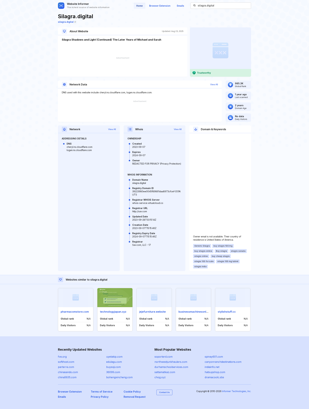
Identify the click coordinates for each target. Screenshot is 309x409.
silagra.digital (66, 21)
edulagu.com (114, 361)
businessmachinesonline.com (197, 311)
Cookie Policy (132, 391)
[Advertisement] (122, 67)
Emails (180, 5)
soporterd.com (163, 356)
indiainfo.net (212, 367)
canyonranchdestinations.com (223, 361)
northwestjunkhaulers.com (170, 361)
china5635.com (67, 377)
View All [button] (214, 84)
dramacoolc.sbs (214, 377)
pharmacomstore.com (75, 311)
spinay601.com (214, 356)
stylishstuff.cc (227, 311)
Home (139, 5)
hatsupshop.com (215, 372)
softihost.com (66, 361)
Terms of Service (101, 391)
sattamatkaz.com (164, 372)
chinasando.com (68, 372)
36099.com (113, 372)
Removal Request (134, 396)
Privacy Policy (99, 396)
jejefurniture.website (152, 311)
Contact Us (164, 392)
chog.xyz (160, 377)
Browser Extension (159, 5)
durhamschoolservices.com (171, 367)
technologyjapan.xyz (113, 311)
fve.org (62, 356)
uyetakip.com (114, 356)
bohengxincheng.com (119, 377)
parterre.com (66, 367)
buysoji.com (113, 367)
